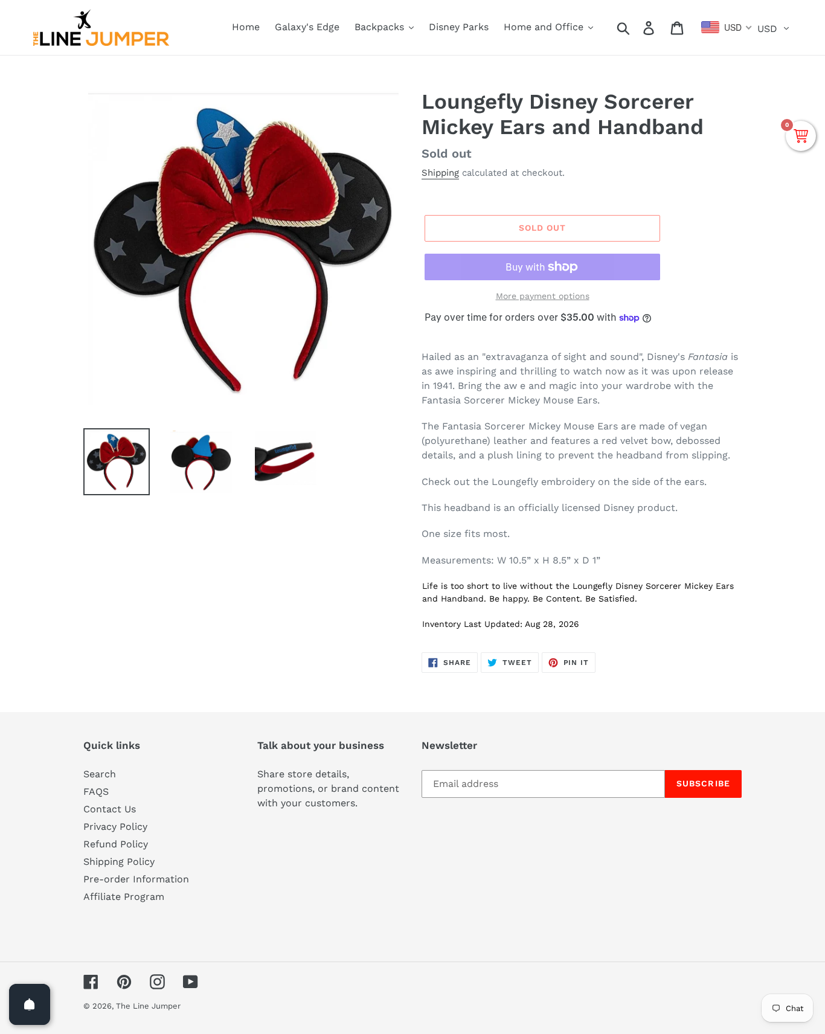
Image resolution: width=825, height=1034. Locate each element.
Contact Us (109, 809)
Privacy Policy (115, 826)
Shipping (440, 172)
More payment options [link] (542, 296)
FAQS (96, 791)
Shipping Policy (119, 861)
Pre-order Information (136, 879)
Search (99, 774)
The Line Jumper (148, 1005)
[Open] (29, 1004)
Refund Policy (115, 844)
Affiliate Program (123, 896)
